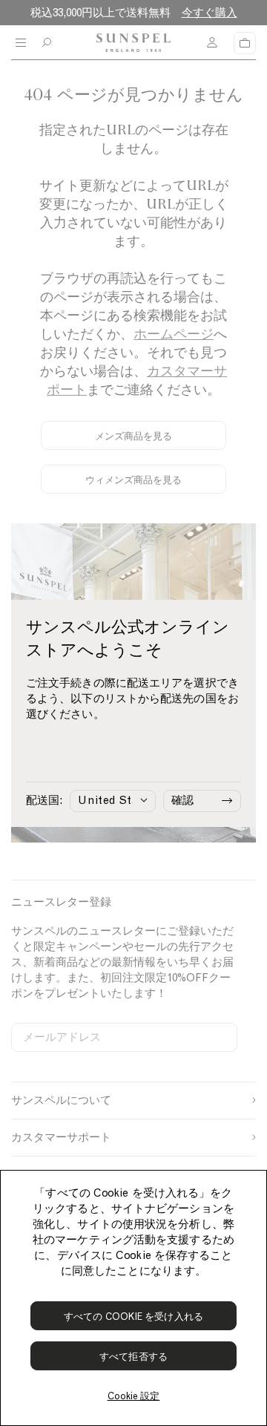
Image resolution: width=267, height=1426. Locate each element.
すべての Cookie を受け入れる (133, 1316)
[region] (133, 1298)
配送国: (44, 800)
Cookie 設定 (134, 1396)
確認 (182, 800)
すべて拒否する (133, 1356)
